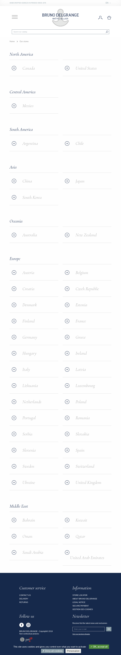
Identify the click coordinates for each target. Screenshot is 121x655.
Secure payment (80, 606)
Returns (23, 602)
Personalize (73, 651)
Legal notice (78, 602)
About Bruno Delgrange (84, 599)
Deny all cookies (53, 651)
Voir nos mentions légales (81, 634)
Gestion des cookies (82, 609)
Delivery (23, 599)
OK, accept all (100, 646)
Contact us (25, 595)
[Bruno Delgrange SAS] (60, 17)
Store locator (79, 595)
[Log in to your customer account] (100, 17)
